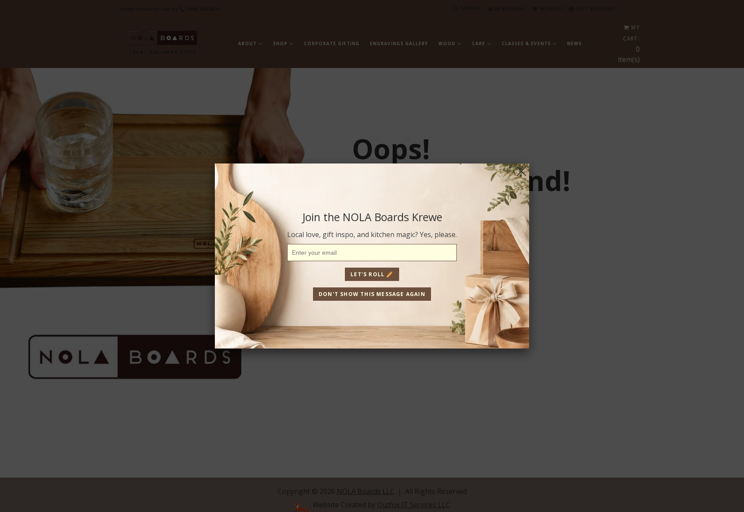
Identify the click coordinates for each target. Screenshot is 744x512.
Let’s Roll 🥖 (371, 274)
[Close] (521, 171)
